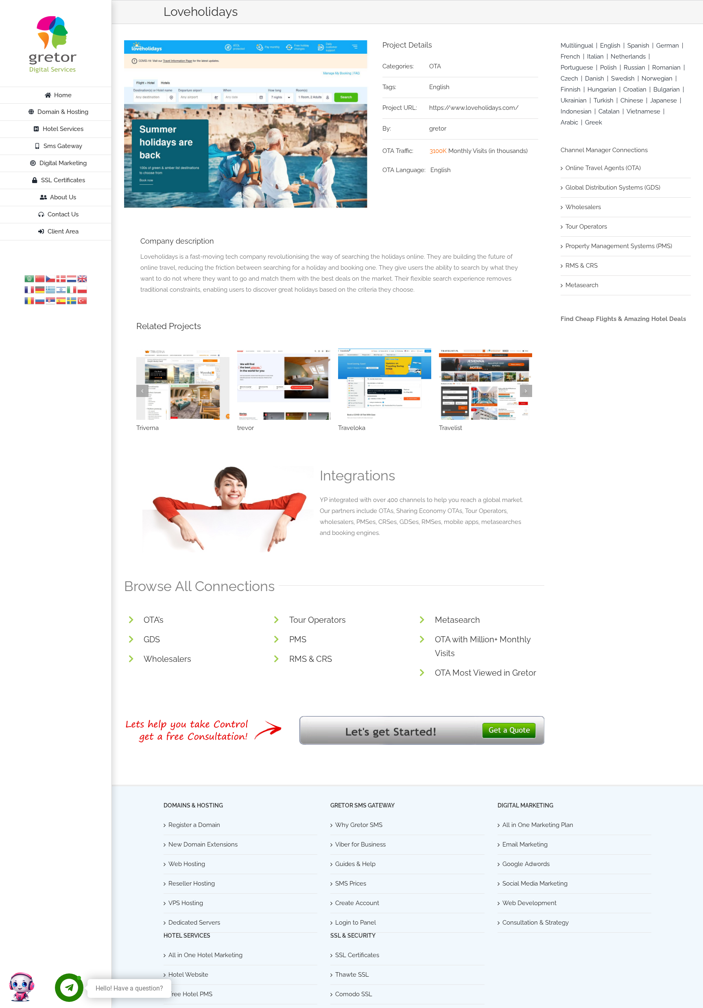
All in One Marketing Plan (537, 825)
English (439, 87)
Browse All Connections (199, 586)
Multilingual (577, 45)
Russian (634, 67)
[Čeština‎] (51, 278)
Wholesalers (167, 659)
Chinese (631, 100)
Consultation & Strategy (535, 922)
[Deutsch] (40, 289)
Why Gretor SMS (358, 825)
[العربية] (29, 278)
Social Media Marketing (535, 883)
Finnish (571, 89)
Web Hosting (186, 864)
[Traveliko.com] (182, 384)
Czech (569, 78)
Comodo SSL (353, 994)
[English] (82, 278)
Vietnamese (643, 111)
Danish (594, 78)
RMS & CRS (310, 659)
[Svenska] (72, 300)
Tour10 (448, 428)
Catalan (609, 111)
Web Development (529, 903)
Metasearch (457, 620)
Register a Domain (194, 825)
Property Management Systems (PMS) (618, 246)
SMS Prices (350, 883)
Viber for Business (360, 844)
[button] (142, 391)
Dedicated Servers (194, 922)
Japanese (663, 100)
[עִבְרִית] (61, 289)
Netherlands (628, 56)
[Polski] (82, 289)
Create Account (357, 903)
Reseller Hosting (191, 883)
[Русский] (40, 300)
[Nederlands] (72, 278)
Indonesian (576, 111)
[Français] (29, 289)
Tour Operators (317, 620)
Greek (593, 122)
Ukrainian (574, 100)
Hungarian (601, 89)
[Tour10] (485, 384)
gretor (437, 128)
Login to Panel (355, 922)
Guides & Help (355, 864)
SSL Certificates (357, 955)
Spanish (638, 45)
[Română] (29, 300)
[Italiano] (72, 289)
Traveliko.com (155, 428)
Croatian (634, 89)
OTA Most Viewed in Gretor (485, 673)
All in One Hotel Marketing (205, 955)
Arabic (569, 122)
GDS (152, 639)
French (570, 56)
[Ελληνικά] (51, 289)
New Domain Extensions (203, 844)
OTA (435, 66)
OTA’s (154, 620)
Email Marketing (525, 844)
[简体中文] (40, 278)
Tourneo (349, 428)
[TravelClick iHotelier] (283, 384)
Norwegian (657, 78)
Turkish (603, 100)
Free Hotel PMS (190, 994)
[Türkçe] (82, 300)
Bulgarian (666, 89)
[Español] (61, 300)
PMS (297, 639)
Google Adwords (526, 864)
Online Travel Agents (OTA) (603, 168)
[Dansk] (61, 278)
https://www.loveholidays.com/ (474, 107)
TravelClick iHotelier (265, 428)
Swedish (623, 78)
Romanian (666, 67)
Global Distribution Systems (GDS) (612, 187)
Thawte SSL (352, 974)
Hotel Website (188, 974)
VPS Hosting (185, 903)
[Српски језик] (51, 300)
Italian (595, 56)
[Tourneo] (384, 384)
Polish (608, 67)
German (667, 45)
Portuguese (577, 67)
